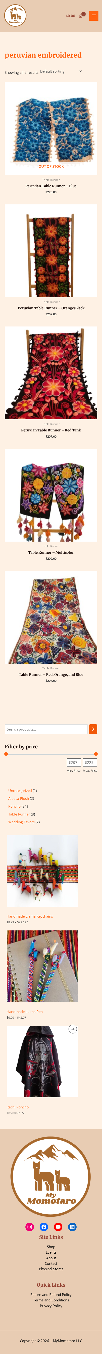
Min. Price (73, 770)
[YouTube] (58, 1227)
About (51, 1257)
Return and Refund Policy (51, 1294)
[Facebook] (44, 1227)
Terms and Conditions (51, 1300)
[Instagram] (29, 1227)
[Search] (93, 729)
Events (51, 1252)
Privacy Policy (51, 1305)
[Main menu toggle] (93, 16)
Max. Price (90, 770)
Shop (51, 1246)
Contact (51, 1263)
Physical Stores (51, 1268)
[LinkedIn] (72, 1227)
